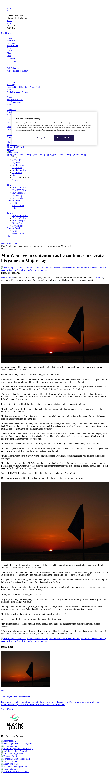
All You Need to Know (17, 71)
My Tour (16, 160)
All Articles (12, 243)
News (9, 48)
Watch (9, 50)
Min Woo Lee (7, 277)
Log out (16, 180)
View (9, 8)
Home (9, 38)
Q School (11, 58)
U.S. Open (98, 277)
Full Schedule (13, 68)
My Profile (17, 172)
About (9, 97)
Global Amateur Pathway (18, 92)
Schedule (11, 40)
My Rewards (18, 165)
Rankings (11, 43)
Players (10, 53)
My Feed (16, 162)
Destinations (12, 61)
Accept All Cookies (64, 138)
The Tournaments (15, 99)
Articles (10, 112)
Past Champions (14, 102)
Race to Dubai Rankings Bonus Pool (23, 87)
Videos (10, 114)
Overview (11, 82)
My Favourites (19, 170)
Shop (14, 175)
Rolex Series (12, 45)
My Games (17, 167)
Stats (9, 56)
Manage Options (43, 138)
